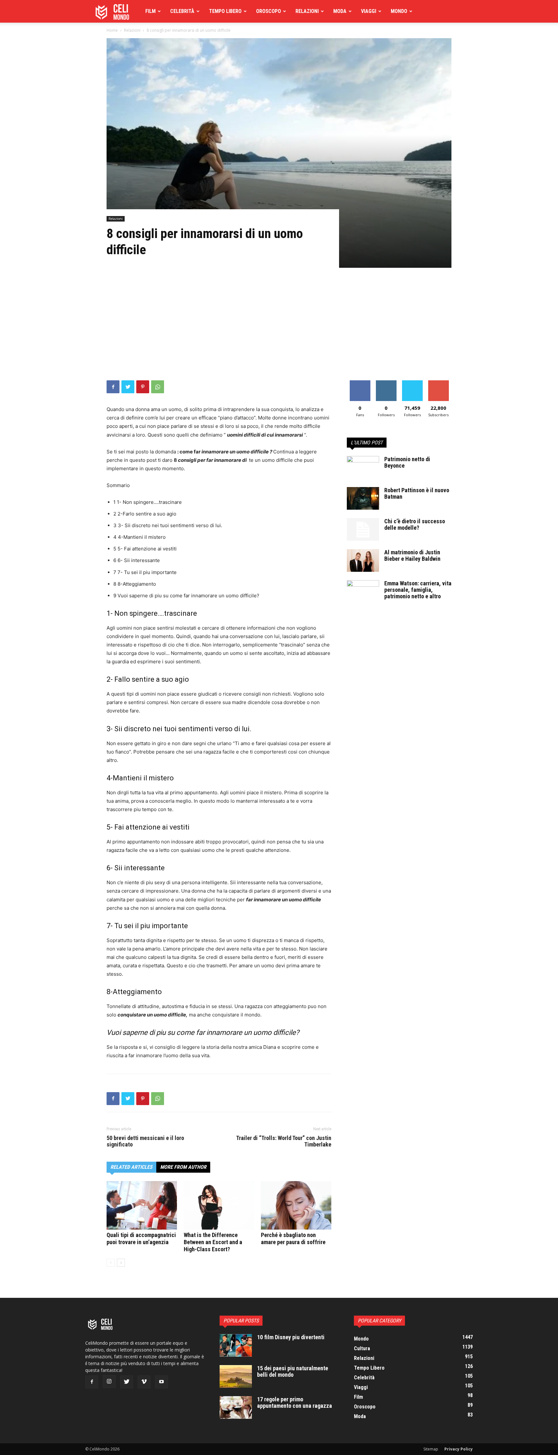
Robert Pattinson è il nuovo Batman (416, 493)
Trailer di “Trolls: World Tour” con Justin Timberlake (283, 1141)
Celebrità (182, 11)
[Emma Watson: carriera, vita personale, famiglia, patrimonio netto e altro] (363, 591)
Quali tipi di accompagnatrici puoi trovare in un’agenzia (141, 1238)
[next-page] (121, 1263)
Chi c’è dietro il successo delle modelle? (414, 524)
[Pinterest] (142, 386)
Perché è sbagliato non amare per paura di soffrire (293, 1238)
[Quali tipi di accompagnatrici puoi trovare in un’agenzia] (142, 1205)
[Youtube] (161, 1381)
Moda (339, 11)
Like (360, 382)
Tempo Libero (225, 11)
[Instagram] (109, 1381)
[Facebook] (113, 386)
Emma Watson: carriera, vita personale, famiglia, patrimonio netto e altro (417, 590)
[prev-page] (111, 1263)
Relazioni (307, 11)
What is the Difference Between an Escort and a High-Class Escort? (213, 1242)
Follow (386, 382)
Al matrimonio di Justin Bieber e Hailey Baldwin (412, 555)
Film (150, 11)
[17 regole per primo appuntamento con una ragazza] (236, 1407)
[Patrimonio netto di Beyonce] (363, 467)
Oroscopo (268, 11)
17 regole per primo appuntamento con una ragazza (294, 1402)
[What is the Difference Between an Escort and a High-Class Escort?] (219, 1205)
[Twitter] (127, 386)
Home (112, 30)
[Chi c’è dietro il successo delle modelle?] (363, 529)
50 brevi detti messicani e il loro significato (145, 1141)
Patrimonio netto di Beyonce (407, 462)
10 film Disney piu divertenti (291, 1337)
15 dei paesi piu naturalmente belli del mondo (292, 1371)
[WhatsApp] (157, 386)
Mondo (399, 11)
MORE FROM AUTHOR (183, 1167)
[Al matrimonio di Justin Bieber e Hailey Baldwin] (363, 560)
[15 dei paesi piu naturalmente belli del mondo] (236, 1376)
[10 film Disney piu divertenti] (236, 1345)
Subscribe (439, 382)
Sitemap (430, 1449)
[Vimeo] (144, 1381)
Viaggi (368, 11)
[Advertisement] (279, 332)
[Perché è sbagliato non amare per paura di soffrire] (296, 1205)
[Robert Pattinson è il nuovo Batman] (363, 498)
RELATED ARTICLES (131, 1167)
